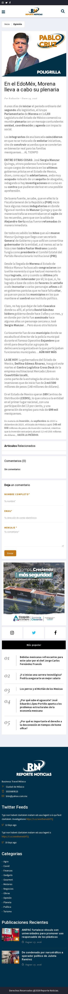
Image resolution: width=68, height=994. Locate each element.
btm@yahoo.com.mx (16, 796)
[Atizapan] (34, 593)
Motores (7, 884)
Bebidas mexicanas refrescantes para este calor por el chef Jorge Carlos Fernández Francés (41, 660)
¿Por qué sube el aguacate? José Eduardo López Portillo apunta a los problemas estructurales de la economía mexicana (41, 705)
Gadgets (8, 875)
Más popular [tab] (34, 644)
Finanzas (8, 870)
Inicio (7, 24)
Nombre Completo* (17, 494)
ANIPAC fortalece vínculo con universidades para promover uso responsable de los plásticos (42, 933)
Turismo (7, 911)
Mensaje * (10, 527)
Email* (8, 511)
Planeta (7, 902)
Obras (6, 893)
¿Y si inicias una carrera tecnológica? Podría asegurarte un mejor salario (41, 676)
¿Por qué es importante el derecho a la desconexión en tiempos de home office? (41, 725)
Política (7, 906)
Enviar (10, 553)
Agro (6, 861)
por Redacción (11, 98)
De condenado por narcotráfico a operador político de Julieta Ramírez (42, 956)
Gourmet (8, 879)
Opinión (17, 24)
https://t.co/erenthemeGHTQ (39, 819)
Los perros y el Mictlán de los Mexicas (41, 688)
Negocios (8, 888)
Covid (6, 866)
